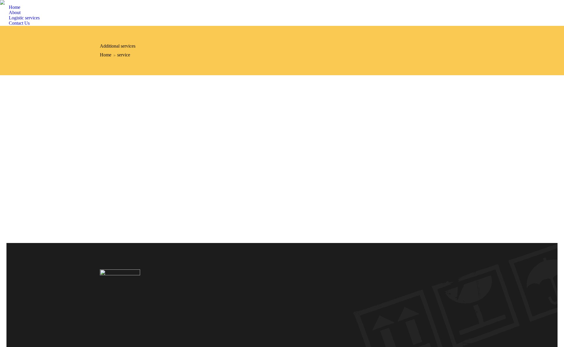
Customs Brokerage (127, 182)
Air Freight (282, 269)
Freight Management (282, 299)
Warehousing (282, 293)
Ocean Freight (282, 275)
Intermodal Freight (282, 287)
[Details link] (103, 165)
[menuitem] (10, 7)
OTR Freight (282, 281)
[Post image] (143, 131)
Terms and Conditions (282, 305)
